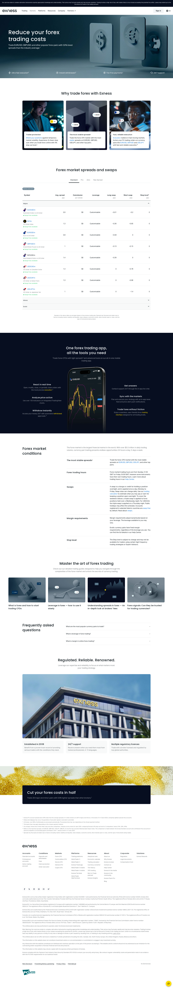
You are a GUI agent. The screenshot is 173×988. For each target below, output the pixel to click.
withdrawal (58, 414)
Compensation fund (126, 862)
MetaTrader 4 (75, 862)
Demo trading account (26, 865)
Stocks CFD (59, 862)
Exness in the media (110, 870)
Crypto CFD (59, 868)
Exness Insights (93, 878)
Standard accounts (28, 856)
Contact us (107, 865)
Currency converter (94, 865)
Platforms (41, 11)
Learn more (116, 933)
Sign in (158, 11)
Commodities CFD (61, 859)
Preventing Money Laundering (44, 964)
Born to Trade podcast (92, 874)
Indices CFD (59, 865)
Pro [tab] (82, 180)
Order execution (44, 867)
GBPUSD (130, 143)
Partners (70, 11)
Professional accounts (26, 860)
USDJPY (140, 143)
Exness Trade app (77, 865)
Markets (33, 11)
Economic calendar (94, 859)
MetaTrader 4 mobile (78, 870)
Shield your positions (34, 138)
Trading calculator (93, 862)
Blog (105, 881)
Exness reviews (109, 862)
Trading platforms (77, 856)
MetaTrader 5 (75, 859)
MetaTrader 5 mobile (78, 868)
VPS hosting (92, 870)
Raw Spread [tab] (98, 180)
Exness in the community (108, 874)
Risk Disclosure (27, 964)
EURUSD (123, 143)
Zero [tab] (88, 180)
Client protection (44, 864)
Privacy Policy (60, 964)
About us (107, 856)
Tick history (91, 868)
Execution (117, 138)
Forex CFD (58, 856)
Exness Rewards (142, 856)
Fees (40, 861)
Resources (52, 11)
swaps (129, 511)
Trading (24, 11)
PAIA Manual (72, 964)
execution (48, 390)
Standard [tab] (73, 180)
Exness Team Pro (109, 878)
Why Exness (108, 859)
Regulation (123, 856)
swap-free (146, 508)
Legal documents (126, 859)
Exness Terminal (76, 873)
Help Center (129, 479)
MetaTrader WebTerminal (75, 877)
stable (72, 140)
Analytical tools (93, 856)
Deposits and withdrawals (43, 857)
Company (61, 11)
